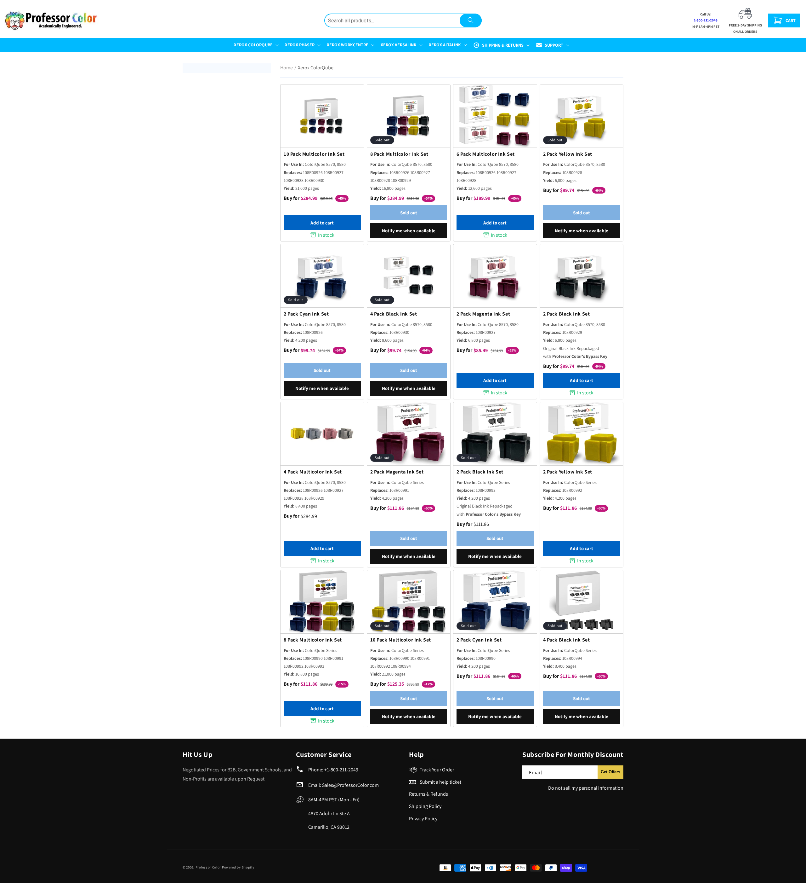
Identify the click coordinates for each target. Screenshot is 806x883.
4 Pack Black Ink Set (393, 314)
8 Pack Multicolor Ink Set (399, 154)
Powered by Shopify (238, 867)
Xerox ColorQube (315, 67)
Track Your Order (437, 769)
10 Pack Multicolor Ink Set (314, 154)
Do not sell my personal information (585, 788)
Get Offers (610, 772)
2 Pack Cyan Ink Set (306, 314)
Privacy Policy (423, 818)
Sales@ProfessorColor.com (350, 785)
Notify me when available (408, 231)
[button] (255, 44)
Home (286, 67)
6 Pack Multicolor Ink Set (486, 154)
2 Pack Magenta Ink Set (483, 314)
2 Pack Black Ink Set (566, 314)
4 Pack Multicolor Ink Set (313, 472)
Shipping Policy (425, 806)
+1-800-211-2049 (341, 769)
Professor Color (208, 867)
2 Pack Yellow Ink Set (568, 154)
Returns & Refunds (428, 794)
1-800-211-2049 (706, 20)
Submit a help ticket (440, 782)
